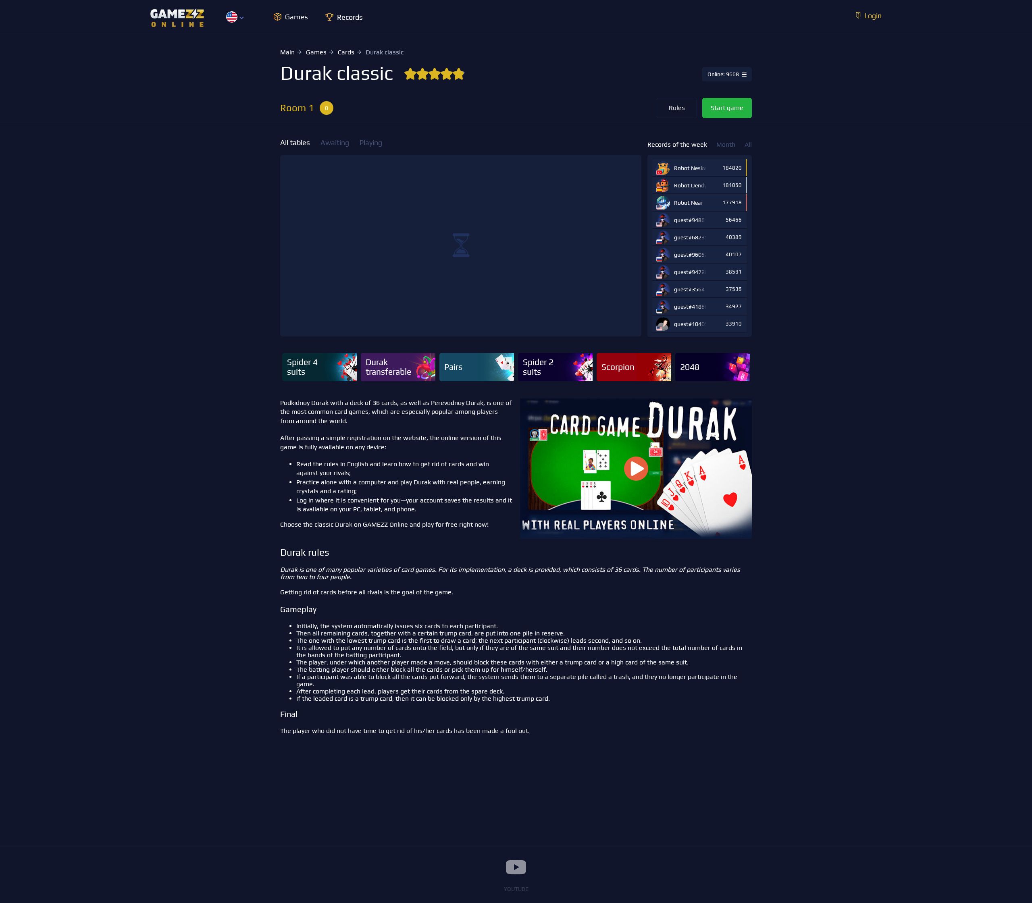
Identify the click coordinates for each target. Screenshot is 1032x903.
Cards (346, 52)
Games (316, 52)
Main (287, 52)
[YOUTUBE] (516, 867)
